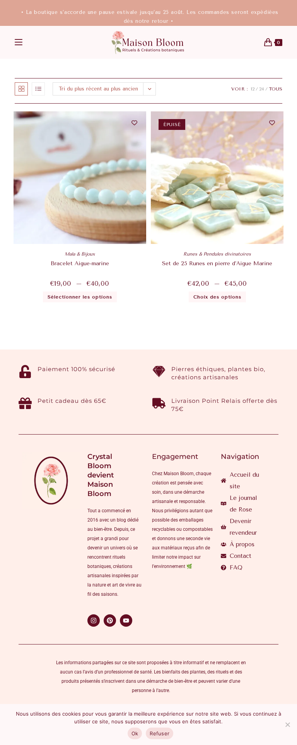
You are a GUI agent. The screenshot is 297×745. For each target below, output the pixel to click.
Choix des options (217, 297)
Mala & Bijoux (80, 254)
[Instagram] (93, 620)
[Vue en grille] (21, 88)
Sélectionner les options (80, 297)
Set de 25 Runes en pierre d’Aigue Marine (217, 263)
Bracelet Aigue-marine (80, 263)
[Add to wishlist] (134, 122)
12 (252, 89)
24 (261, 89)
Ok (134, 733)
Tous (275, 89)
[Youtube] (126, 620)
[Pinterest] (110, 620)
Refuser (159, 733)
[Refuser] (287, 724)
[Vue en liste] (38, 88)
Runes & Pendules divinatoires (217, 254)
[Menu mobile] (18, 42)
